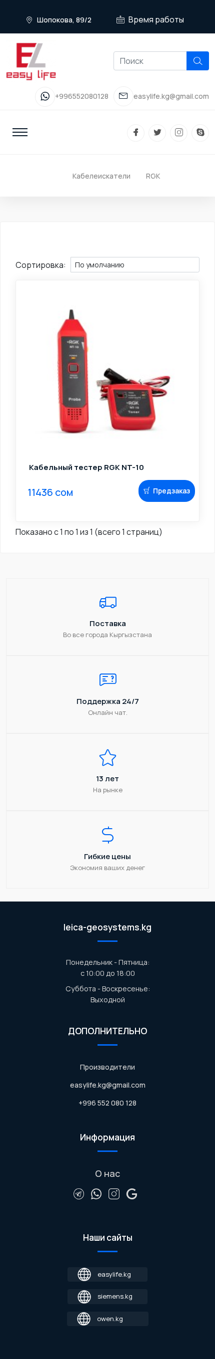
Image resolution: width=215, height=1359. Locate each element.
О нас (107, 1173)
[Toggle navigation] (20, 132)
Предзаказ (171, 490)
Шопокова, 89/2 (64, 19)
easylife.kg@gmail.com (108, 1085)
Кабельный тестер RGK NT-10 (86, 467)
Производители (107, 1067)
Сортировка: (41, 264)
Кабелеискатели (101, 176)
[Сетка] (28, 251)
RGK (153, 176)
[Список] (20, 251)
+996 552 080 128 (107, 1103)
